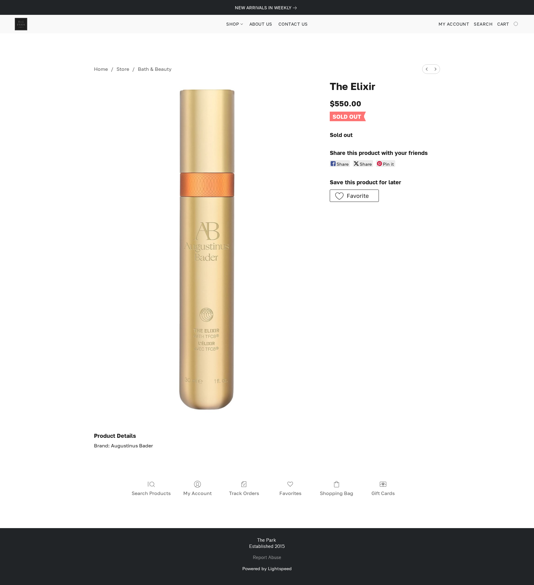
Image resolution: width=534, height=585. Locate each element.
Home (101, 69)
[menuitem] (426, 69)
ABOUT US (260, 24)
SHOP (233, 24)
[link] (267, 7)
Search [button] (483, 24)
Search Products (151, 493)
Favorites (290, 493)
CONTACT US (293, 24)
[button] (21, 24)
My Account (197, 493)
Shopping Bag (336, 493)
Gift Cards (383, 493)
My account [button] (454, 24)
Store (123, 69)
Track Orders (244, 493)
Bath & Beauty (155, 69)
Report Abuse (267, 557)
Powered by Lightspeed (267, 568)
